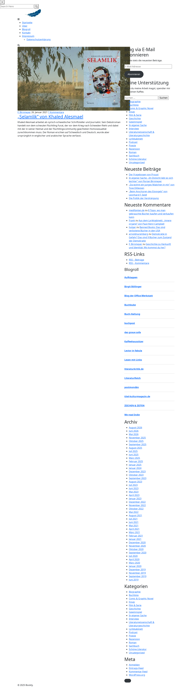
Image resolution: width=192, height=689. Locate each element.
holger (132, 227)
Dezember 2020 (137, 542)
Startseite (27, 22)
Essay (132, 111)
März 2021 (134, 532)
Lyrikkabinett (136, 138)
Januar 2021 (135, 539)
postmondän (131, 387)
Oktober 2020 (136, 549)
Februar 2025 (136, 461)
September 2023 (137, 478)
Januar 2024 (135, 468)
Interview (134, 128)
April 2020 (134, 559)
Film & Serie (135, 115)
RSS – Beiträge (136, 259)
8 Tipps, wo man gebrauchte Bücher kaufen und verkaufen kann (151, 214)
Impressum (28, 36)
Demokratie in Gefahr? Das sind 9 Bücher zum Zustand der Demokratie (150, 237)
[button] (127, 680)
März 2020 (134, 562)
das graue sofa (132, 332)
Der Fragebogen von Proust (144, 174)
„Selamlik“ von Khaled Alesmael (50, 117)
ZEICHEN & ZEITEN (134, 405)
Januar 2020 (135, 566)
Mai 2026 (133, 434)
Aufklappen (130, 277)
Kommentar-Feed (138, 671)
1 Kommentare (56, 112)
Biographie (135, 101)
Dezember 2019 (137, 569)
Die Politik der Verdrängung (144, 198)
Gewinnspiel (135, 121)
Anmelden (134, 664)
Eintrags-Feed (136, 668)
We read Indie (132, 414)
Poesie (132, 145)
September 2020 (137, 552)
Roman (132, 152)
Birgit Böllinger (133, 286)
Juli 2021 (133, 518)
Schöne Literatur (138, 159)
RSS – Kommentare (139, 263)
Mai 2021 (133, 525)
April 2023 (134, 495)
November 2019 (137, 572)
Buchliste (134, 104)
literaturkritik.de (134, 368)
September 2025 (137, 444)
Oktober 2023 (136, 474)
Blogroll (26, 29)
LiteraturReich (132, 378)
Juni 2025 (133, 454)
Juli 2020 (133, 556)
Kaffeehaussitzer (133, 341)
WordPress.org (137, 674)
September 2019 (137, 576)
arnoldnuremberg (138, 234)
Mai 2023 (133, 491)
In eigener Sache (138, 125)
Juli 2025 (133, 451)
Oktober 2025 (136, 441)
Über (24, 25)
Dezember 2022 (137, 501)
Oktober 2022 (136, 508)
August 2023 (135, 481)
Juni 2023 (133, 488)
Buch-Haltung (132, 314)
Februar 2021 (136, 535)
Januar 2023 (135, 498)
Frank (132, 220)
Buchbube (130, 304)
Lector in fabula (133, 350)
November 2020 (137, 545)
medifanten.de (136, 210)
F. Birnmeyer (24, 112)
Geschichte (135, 118)
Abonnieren (134, 74)
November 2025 (137, 437)
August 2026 (135, 427)
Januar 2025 (135, 464)
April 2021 (134, 529)
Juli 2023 (133, 485)
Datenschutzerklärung (39, 39)
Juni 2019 (133, 579)
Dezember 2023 (137, 471)
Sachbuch (134, 155)
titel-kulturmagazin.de (137, 396)
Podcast (133, 142)
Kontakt (26, 32)
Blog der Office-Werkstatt (138, 295)
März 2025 (134, 458)
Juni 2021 (133, 522)
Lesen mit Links (133, 359)
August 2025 (135, 447)
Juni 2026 (133, 430)
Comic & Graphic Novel (141, 108)
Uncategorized (137, 162)
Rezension (134, 148)
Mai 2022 (133, 512)
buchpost (129, 323)
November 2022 (137, 505)
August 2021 (135, 515)
